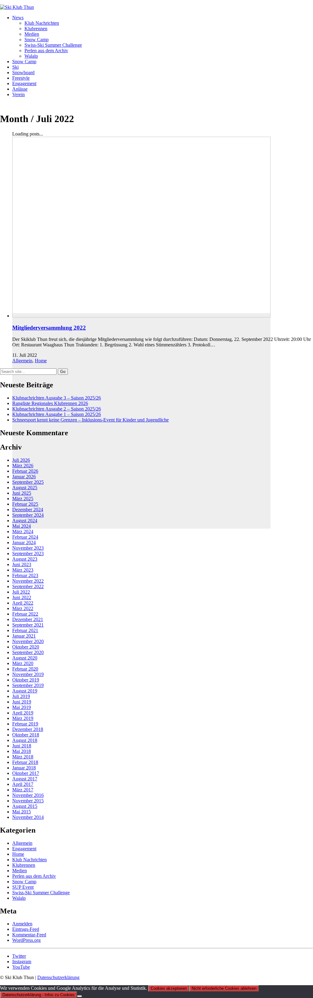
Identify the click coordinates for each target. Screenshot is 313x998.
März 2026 (22, 465)
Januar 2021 (24, 635)
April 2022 (22, 603)
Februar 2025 (25, 504)
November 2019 (28, 674)
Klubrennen (23, 865)
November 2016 (28, 795)
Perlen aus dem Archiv (34, 876)
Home (41, 360)
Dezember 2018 (27, 729)
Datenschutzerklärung (58, 977)
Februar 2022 (25, 614)
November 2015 (28, 800)
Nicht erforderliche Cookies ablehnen (224, 988)
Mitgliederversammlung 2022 (49, 327)
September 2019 (28, 685)
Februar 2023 (25, 575)
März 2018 (22, 756)
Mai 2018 (21, 751)
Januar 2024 (24, 542)
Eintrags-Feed (25, 929)
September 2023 (28, 553)
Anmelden (22, 923)
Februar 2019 (25, 723)
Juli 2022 (21, 592)
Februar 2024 (25, 537)
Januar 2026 (24, 476)
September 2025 (28, 482)
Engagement (24, 848)
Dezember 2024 (27, 509)
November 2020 (28, 641)
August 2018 (24, 740)
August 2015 (24, 806)
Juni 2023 (21, 564)
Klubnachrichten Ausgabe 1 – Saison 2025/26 (56, 414)
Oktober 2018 (25, 734)
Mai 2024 (21, 526)
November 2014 (28, 817)
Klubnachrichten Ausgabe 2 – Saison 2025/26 (56, 408)
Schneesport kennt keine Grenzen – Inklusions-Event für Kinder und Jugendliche (90, 419)
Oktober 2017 (25, 773)
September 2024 (28, 515)
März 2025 (22, 498)
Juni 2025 (21, 493)
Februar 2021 (25, 630)
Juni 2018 (21, 745)
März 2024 (22, 531)
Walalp (19, 898)
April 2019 (22, 712)
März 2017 (22, 789)
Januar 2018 (24, 767)
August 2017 (24, 778)
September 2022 (28, 586)
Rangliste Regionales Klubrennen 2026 (50, 403)
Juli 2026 (21, 460)
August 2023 (24, 559)
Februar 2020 (25, 668)
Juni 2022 (21, 597)
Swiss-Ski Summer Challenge (41, 892)
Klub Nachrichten (29, 859)
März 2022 (22, 608)
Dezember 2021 (27, 619)
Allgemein (22, 360)
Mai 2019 (21, 707)
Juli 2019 (21, 696)
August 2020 (24, 657)
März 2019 (22, 718)
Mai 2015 (21, 811)
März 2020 (22, 663)
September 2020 (28, 652)
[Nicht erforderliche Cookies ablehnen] (79, 996)
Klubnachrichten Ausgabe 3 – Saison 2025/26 (56, 397)
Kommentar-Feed (29, 934)
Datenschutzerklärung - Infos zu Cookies (38, 995)
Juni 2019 (21, 701)
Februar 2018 (25, 762)
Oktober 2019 (25, 679)
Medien (19, 870)
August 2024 (24, 520)
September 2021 (28, 624)
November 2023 (28, 548)
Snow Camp (24, 881)
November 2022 (28, 581)
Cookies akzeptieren (169, 988)
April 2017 (22, 784)
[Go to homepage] (17, 7)
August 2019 (24, 690)
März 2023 (22, 570)
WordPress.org (26, 940)
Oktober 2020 (25, 646)
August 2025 (24, 487)
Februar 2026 (25, 471)
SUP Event (23, 887)
